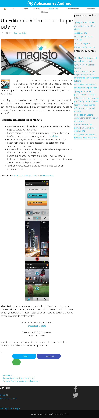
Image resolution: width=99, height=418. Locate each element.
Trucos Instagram (82, 43)
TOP (13, 8)
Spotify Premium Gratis (84, 22)
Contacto (4, 394)
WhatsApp (90, 8)
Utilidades (37, 8)
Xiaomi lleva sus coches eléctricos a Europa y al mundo (84, 107)
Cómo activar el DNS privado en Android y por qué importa (85, 127)
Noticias (44, 12)
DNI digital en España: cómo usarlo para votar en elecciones (86, 117)
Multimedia (53, 8)
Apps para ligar (80, 32)
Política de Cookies (8, 398)
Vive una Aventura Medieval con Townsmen (21, 381)
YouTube (53, 136)
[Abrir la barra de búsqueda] (56, 12)
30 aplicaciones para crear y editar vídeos (34, 175)
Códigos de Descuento (84, 47)
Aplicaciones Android (52, 3)
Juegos (25, 8)
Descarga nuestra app (10, 408)
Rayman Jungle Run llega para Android (18, 378)
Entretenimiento (72, 8)
